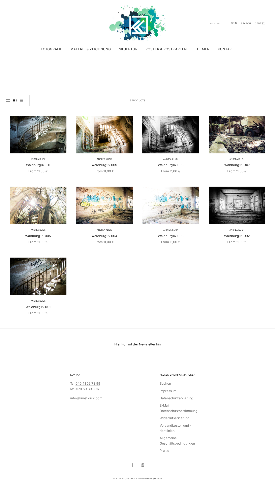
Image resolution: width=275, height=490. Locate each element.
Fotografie (51, 49)
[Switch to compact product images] (21, 100)
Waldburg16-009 (104, 165)
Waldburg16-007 (237, 165)
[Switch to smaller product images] (15, 100)
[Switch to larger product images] (8, 100)
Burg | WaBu (36, 63)
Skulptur (128, 49)
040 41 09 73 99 (87, 383)
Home (13, 63)
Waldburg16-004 (104, 236)
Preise (164, 451)
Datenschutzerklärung (176, 398)
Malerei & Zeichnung (90, 49)
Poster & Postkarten (166, 49)
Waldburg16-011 (38, 165)
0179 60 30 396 (87, 389)
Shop (23, 63)
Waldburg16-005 (38, 236)
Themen (202, 49)
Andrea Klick (38, 159)
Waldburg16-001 (38, 307)
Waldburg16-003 (171, 236)
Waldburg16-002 (237, 236)
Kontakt (226, 49)
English (214, 23)
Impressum (168, 391)
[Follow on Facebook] (132, 465)
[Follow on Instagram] (143, 465)
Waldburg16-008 (171, 165)
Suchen (165, 383)
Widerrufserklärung (174, 418)
